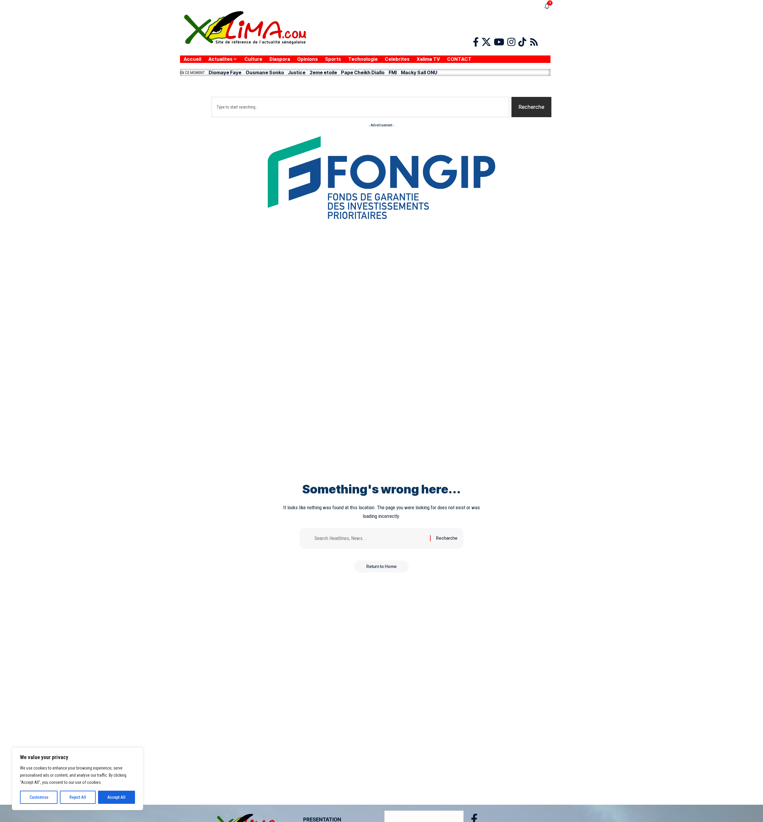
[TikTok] (522, 42)
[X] (486, 42)
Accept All (116, 797)
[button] (365, 85)
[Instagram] (511, 42)
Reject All (77, 797)
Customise (39, 797)
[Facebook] (476, 42)
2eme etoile (323, 72)
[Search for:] (370, 538)
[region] (77, 778)
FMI (393, 72)
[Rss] (534, 42)
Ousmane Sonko (265, 72)
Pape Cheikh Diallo (362, 72)
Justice (296, 72)
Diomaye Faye (225, 72)
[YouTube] (499, 42)
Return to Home (381, 566)
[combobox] (360, 107)
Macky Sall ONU (419, 72)
